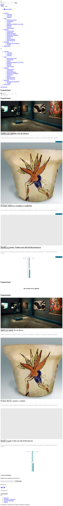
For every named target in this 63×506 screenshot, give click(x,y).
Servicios (9, 26)
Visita (5, 18)
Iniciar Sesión (8, 9)
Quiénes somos (10, 31)
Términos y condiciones (9, 499)
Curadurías (9, 14)
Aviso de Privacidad (8, 500)
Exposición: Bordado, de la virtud (15, 24)
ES (3, 6)
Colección (6, 13)
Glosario (9, 44)
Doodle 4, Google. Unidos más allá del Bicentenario (21, 247)
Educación (6, 42)
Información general (12, 20)
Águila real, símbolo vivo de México (15, 133)
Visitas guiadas (10, 28)
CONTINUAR (18, 481)
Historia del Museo (11, 33)
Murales (9, 37)
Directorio (6, 498)
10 (29, 270)
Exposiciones (10, 21)
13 (29, 274)
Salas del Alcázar (11, 40)
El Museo (6, 29)
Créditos (6, 502)
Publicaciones (7, 46)
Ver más (59, 141)
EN (6, 6)
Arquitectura (10, 32)
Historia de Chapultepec (12, 35)
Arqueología (10, 36)
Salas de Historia (11, 39)
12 (29, 273)
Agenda (9, 22)
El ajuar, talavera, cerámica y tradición (16, 206)
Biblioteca (9, 25)
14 (29, 276)
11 (29, 271)
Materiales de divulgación (13, 43)
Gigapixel (9, 17)
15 (29, 277)
